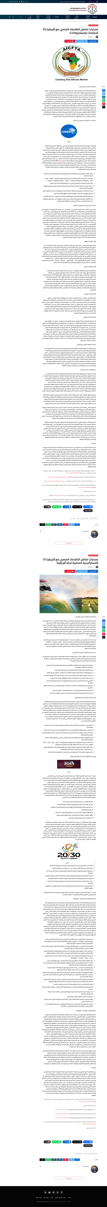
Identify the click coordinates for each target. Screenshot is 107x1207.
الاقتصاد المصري (93, 518)
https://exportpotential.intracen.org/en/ (54, 481)
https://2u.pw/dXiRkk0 (85, 487)
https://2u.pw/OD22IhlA (61, 1113)
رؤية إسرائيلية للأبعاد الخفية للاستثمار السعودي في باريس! (72, 1)
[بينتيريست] (103, 103)
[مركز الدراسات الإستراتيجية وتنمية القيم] (83, 9)
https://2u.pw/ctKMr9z (72, 473)
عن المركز (29, 17)
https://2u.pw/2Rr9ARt (59, 495)
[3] (60, 161)
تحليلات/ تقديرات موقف (60, 1197)
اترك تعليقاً (69, 543)
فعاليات (56, 17)
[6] (51, 300)
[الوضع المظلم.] (9, 17)
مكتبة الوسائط (48, 17)
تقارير (52, 1197)
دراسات (69, 1197)
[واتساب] (103, 100)
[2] (74, 150)
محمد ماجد (90, 37)
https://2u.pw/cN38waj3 (85, 1101)
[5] (79, 285)
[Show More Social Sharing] (62, 41)
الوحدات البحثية (88, 17)
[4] (46, 245)
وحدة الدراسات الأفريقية (93, 25)
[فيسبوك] (103, 90)
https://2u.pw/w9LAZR (61, 1109)
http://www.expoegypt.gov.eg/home (57, 477)
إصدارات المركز (67, 17)
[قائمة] (97, 1)
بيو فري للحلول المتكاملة (42, 1201)
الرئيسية (94, 17)
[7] (71, 382)
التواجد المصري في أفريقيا (82, 518)
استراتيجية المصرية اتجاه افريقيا (90, 1154)
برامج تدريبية (76, 17)
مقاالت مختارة (92, 21)
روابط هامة (37, 17)
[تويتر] (103, 94)
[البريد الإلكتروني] (103, 107)
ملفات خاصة (39, 1197)
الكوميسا (73, 518)
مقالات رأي (46, 1197)
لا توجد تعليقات (75, 37)
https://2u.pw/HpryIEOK (89, 1124)
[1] (67, 97)
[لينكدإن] (103, 97)
